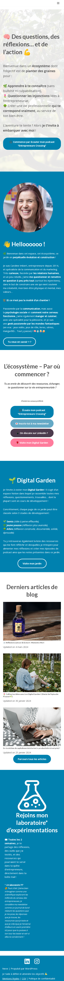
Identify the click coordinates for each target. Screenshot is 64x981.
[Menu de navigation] (58, 3)
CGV (24, 978)
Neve (5, 968)
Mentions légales (10, 978)
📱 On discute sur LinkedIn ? (32, 433)
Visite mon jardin (32, 563)
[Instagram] (36, 961)
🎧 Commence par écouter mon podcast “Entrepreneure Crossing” (32, 143)
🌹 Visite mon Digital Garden (32, 442)
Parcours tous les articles (32, 759)
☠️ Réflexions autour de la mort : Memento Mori (23, 642)
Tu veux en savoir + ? (19, 341)
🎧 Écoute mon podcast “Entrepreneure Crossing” (32, 412)
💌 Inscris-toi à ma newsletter (32, 423)
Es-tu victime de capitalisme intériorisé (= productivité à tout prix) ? (31, 748)
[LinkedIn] (27, 961)
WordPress (31, 968)
